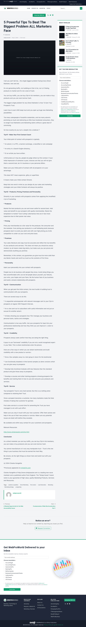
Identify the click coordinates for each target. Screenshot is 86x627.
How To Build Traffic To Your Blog (72, 41)
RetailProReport (63, 1)
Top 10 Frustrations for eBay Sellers (72, 50)
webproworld (7, 37)
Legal (54, 624)
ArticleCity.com (25, 468)
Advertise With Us (39, 15)
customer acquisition (13, 484)
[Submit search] (81, 8)
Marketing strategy (9, 487)
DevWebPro (32, 1)
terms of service (75, 112)
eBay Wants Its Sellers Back (72, 34)
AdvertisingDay (23, 1)
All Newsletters (41, 607)
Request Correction (44, 528)
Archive (7, 34)
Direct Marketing (24, 484)
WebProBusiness (73, 1)
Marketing (50, 484)
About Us (39, 602)
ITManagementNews (52, 1)
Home (28, 8)
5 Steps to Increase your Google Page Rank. (72, 27)
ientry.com (63, 109)
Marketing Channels (29, 609)
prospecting (18, 487)
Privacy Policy (48, 624)
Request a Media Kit (29, 606)
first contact (33, 484)
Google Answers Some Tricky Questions (72, 57)
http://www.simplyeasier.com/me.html (16, 432)
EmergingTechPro (41, 1)
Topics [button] (48, 8)
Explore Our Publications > (76, 4)
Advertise (42, 8)
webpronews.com (71, 109)
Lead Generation (42, 484)
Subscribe (70, 116)
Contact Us (34, 8)
